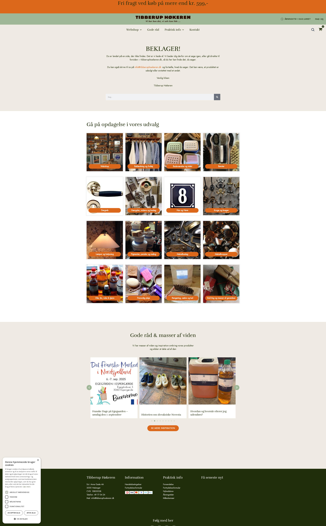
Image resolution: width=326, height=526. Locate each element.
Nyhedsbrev (168, 491)
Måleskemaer (168, 498)
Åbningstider (168, 494)
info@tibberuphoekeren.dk (148, 67)
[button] (140, 30)
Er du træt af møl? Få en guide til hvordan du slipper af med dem (209, 413)
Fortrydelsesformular (133, 487)
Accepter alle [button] (14, 513)
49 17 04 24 (99, 494)
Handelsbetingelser (133, 484)
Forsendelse (168, 484)
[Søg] (217, 97)
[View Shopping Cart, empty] (320, 30)
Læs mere (26, 487)
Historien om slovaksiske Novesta (112, 414)
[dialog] (22, 490)
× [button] (38, 460)
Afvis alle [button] (31, 513)
